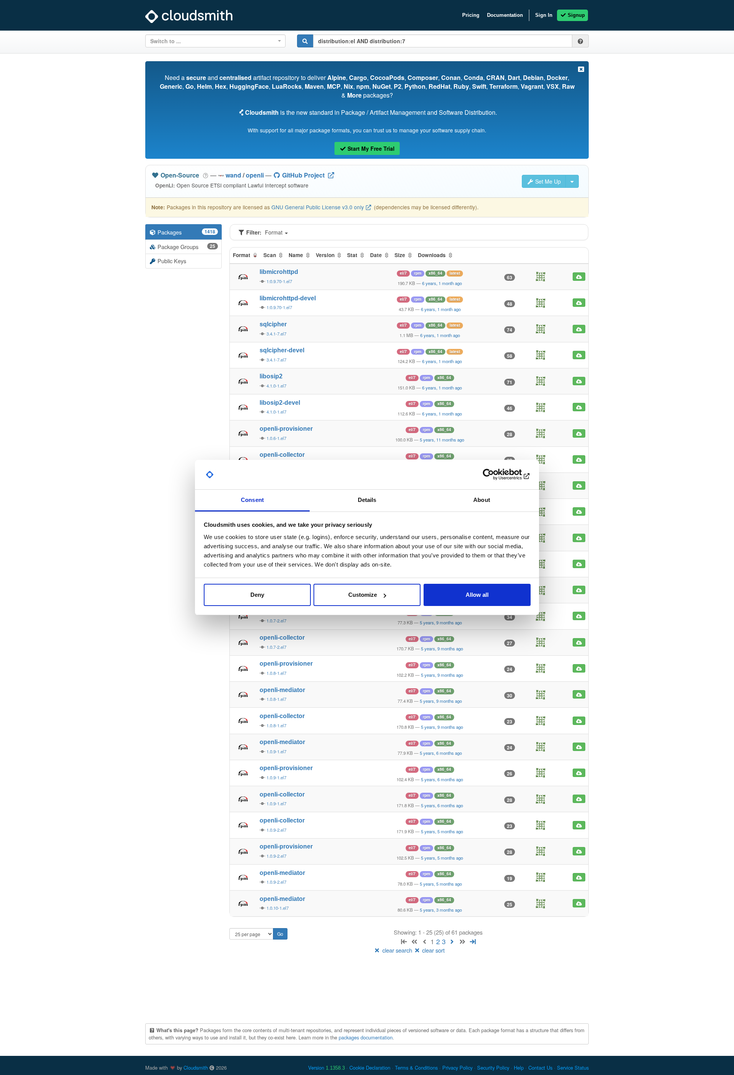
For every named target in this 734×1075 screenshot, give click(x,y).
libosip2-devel (280, 402)
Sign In (543, 15)
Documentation (505, 15)
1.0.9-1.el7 (276, 751)
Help (519, 1067)
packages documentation (366, 1037)
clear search (397, 950)
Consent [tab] (252, 500)
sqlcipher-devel (282, 350)
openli (255, 175)
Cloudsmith (196, 1067)
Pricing (470, 15)
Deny (257, 594)
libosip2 (271, 376)
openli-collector (282, 454)
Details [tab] (367, 500)
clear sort (433, 950)
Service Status (573, 1067)
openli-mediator (282, 690)
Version (326, 1067)
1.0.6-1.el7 (276, 438)
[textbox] (213, 41)
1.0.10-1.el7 (277, 908)
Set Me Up (547, 181)
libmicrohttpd (279, 272)
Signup (575, 15)
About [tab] (481, 500)
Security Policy (493, 1067)
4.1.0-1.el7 (276, 386)
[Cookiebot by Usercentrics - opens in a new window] (497, 474)
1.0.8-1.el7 (276, 673)
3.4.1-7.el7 (276, 334)
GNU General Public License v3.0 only (317, 207)
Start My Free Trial (370, 148)
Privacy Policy (457, 1067)
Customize (362, 594)
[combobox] (215, 40)
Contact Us (540, 1067)
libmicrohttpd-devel (288, 298)
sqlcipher (273, 324)
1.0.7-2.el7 (276, 620)
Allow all (477, 594)
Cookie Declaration (369, 1067)
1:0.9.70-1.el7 (279, 281)
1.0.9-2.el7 (276, 830)
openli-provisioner (286, 428)
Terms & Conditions (416, 1067)
